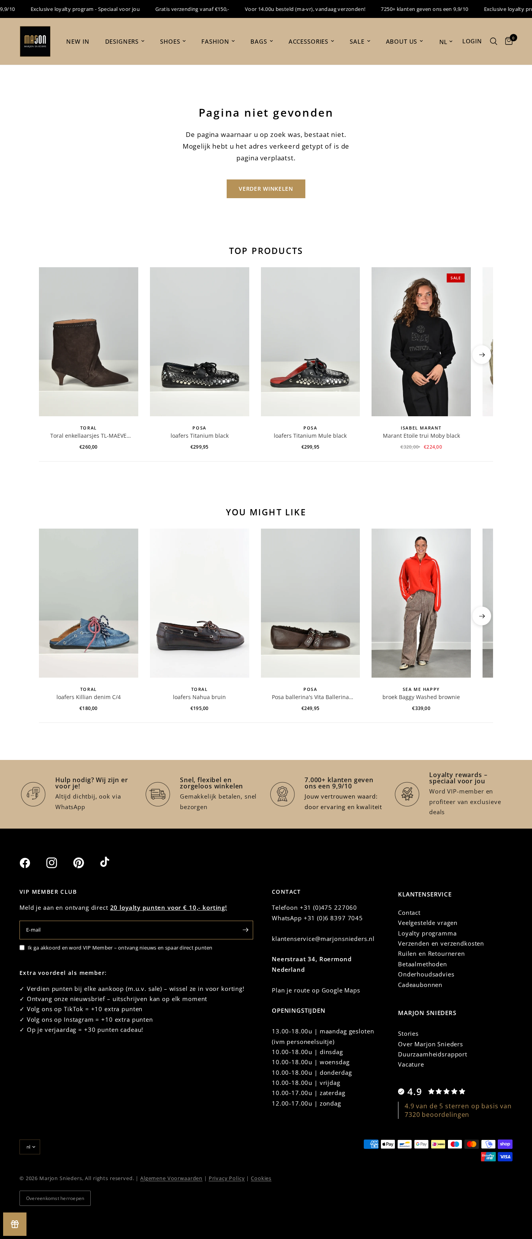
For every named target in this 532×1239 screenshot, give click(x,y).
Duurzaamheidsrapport (432, 1054)
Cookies (261, 1178)
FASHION (215, 41)
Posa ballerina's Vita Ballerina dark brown (310, 697)
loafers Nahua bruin (199, 697)
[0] (507, 41)
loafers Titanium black (200, 435)
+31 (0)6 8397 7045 (333, 918)
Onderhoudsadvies (426, 974)
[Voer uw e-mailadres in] (245, 930)
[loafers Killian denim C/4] (88, 603)
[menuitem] (77, 41)
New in (77, 41)
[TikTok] (112, 862)
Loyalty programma (427, 933)
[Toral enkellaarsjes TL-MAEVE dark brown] (88, 341)
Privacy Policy (227, 1178)
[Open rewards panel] (14, 1224)
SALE (357, 41)
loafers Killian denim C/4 (88, 697)
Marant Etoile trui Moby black (421, 435)
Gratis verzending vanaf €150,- (180, 8)
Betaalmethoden (422, 964)
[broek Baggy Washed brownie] (421, 603)
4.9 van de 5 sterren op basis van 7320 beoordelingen (458, 1110)
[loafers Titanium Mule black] (310, 341)
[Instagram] (58, 863)
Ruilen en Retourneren (431, 953)
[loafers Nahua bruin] (199, 603)
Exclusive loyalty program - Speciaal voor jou (73, 8)
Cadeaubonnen (420, 985)
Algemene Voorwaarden (171, 1178)
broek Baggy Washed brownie (421, 697)
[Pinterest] (85, 863)
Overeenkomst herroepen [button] (55, 1198)
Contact (409, 912)
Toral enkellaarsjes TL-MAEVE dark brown (88, 436)
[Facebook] (31, 863)
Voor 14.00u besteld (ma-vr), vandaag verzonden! (293, 8)
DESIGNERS (122, 41)
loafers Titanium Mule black (310, 435)
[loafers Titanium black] (199, 341)
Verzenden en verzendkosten (441, 943)
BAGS (258, 41)
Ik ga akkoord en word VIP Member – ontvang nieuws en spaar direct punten (120, 947)
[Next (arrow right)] (481, 354)
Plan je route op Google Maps (316, 990)
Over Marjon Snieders (430, 1044)
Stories (408, 1033)
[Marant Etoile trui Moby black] (421, 341)
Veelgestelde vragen (428, 923)
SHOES (170, 41)
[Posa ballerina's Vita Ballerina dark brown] (310, 603)
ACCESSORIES (308, 41)
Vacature (411, 1064)
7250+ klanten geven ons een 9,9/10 (412, 8)
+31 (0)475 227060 (328, 907)
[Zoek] (493, 41)
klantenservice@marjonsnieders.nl (323, 939)
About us (401, 41)
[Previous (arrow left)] (50, 354)
